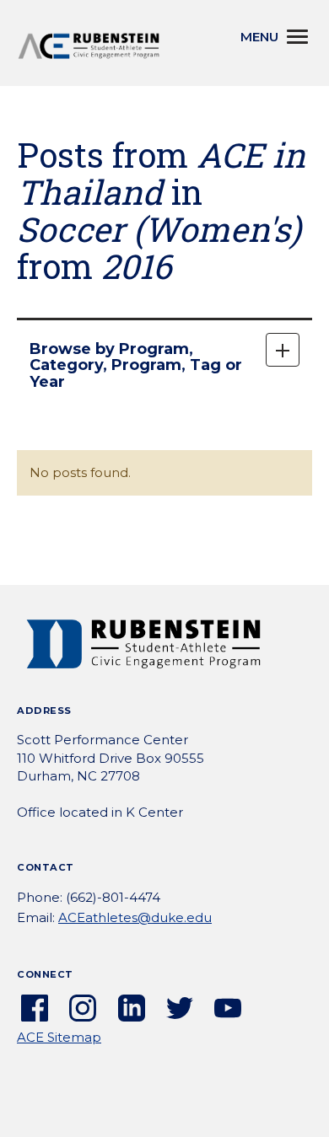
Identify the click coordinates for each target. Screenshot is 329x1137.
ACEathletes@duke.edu (135, 917)
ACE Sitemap (59, 1037)
